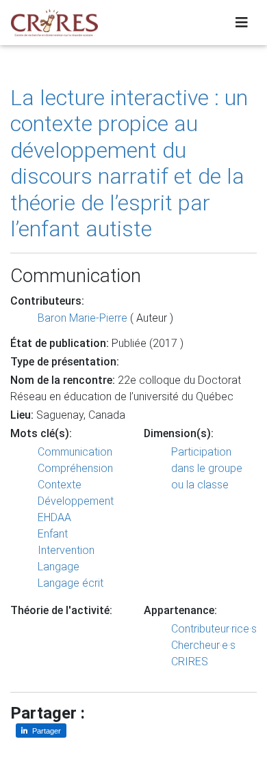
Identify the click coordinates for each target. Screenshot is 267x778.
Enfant (53, 533)
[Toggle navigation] (241, 22)
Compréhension (75, 468)
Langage (58, 566)
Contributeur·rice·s (214, 628)
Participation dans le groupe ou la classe (206, 468)
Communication (75, 451)
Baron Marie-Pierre (82, 317)
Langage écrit (70, 582)
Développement (76, 501)
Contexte (59, 484)
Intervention (66, 550)
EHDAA (54, 517)
